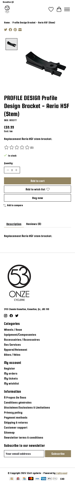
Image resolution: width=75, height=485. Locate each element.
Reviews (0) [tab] (33, 224)
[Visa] (37, 479)
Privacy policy (13, 412)
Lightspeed (61, 473)
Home (7, 22)
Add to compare (15, 205)
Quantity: (8, 163)
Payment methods (15, 417)
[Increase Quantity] (16, 170)
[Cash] (11, 479)
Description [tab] (13, 224)
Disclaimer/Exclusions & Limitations (27, 407)
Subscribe (58, 453)
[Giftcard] (18, 479)
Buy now (37, 198)
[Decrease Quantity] (7, 170)
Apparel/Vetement (15, 349)
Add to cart (38, 181)
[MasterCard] (30, 479)
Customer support (15, 427)
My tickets (11, 378)
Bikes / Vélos (12, 354)
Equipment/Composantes (20, 334)
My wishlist (11, 383)
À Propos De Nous (15, 397)
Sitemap (9, 432)
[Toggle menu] (67, 9)
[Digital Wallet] (52, 479)
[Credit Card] (24, 479)
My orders (10, 373)
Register (9, 368)
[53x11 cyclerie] (7, 9)
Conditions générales (18, 402)
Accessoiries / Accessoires (22, 339)
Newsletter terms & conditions (23, 437)
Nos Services (12, 344)
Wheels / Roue (13, 329)
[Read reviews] (17, 147)
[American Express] (43, 479)
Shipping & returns (16, 422)
